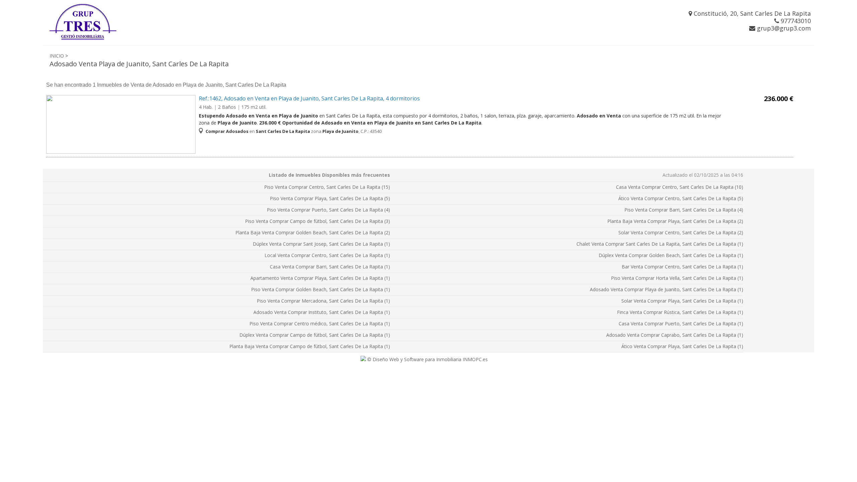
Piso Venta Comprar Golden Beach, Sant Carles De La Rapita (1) (320, 289)
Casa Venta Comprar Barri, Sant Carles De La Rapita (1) (330, 266)
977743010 (795, 21)
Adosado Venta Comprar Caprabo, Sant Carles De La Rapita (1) (674, 335)
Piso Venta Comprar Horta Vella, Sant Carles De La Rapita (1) (677, 278)
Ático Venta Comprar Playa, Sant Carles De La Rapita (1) (682, 346)
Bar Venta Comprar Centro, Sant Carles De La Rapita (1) (682, 266)
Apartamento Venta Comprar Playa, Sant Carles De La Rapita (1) (320, 278)
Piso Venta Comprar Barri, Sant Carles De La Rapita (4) (683, 210)
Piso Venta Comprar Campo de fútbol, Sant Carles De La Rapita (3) (317, 221)
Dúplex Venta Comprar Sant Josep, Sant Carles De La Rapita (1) (321, 244)
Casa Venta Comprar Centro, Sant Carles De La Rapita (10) (679, 187)
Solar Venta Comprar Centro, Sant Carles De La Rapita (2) (680, 232)
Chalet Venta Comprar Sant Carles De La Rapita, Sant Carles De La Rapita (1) (659, 244)
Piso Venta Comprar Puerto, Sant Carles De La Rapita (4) (328, 210)
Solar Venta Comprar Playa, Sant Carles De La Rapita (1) (682, 301)
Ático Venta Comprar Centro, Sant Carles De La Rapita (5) (680, 198)
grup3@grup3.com (783, 28)
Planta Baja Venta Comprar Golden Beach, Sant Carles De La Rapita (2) (312, 232)
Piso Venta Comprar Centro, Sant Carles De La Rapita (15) (327, 187)
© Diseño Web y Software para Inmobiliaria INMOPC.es (427, 359)
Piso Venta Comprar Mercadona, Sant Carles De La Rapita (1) (323, 301)
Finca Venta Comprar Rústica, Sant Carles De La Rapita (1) (680, 312)
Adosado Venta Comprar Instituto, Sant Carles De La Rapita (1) (321, 312)
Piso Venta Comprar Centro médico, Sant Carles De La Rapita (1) (319, 323)
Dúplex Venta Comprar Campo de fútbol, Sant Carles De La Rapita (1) (314, 335)
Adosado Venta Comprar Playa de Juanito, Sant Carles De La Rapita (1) (666, 289)
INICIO (57, 56)
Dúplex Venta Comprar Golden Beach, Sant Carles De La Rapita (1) (671, 255)
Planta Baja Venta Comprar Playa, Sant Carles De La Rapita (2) (675, 221)
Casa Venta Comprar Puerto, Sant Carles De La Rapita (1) (681, 323)
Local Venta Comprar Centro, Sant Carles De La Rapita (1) (327, 255)
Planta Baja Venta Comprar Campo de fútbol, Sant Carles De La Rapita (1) (309, 346)
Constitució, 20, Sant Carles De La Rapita (751, 13)
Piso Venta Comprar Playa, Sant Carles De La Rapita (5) (330, 198)
